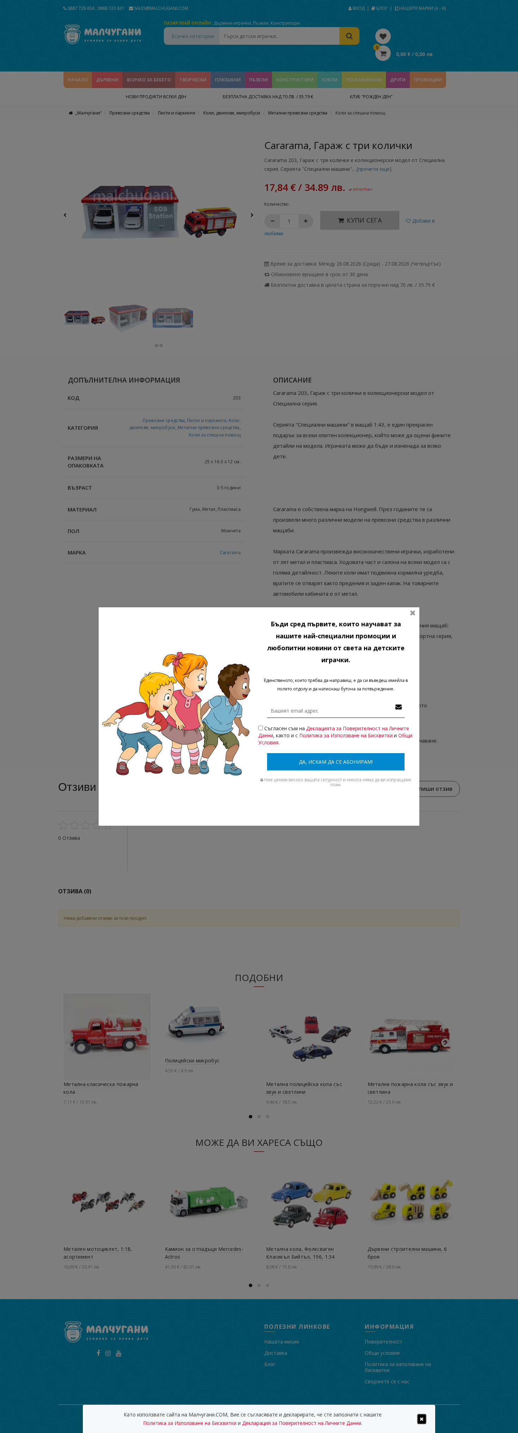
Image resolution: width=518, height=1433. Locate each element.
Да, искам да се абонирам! (336, 761)
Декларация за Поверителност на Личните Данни (301, 1423)
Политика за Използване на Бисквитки (346, 735)
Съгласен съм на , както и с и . (335, 735)
